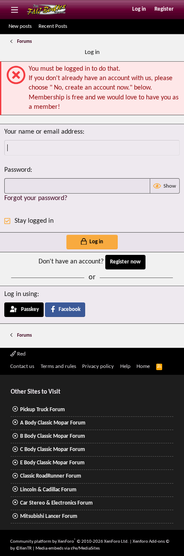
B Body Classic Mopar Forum (52, 436)
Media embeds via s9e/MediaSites (68, 548)
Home (143, 366)
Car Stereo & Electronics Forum (56, 503)
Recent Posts (53, 26)
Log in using (20, 294)
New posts (20, 26)
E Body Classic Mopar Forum (52, 463)
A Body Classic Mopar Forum (53, 423)
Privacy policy (98, 366)
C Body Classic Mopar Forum (52, 449)
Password (17, 170)
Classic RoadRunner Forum (50, 476)
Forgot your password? (35, 198)
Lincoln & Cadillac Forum (48, 490)
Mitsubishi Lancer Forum (48, 516)
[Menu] (14, 9)
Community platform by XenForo (69, 541)
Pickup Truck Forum (42, 410)
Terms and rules (58, 366)
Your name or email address (43, 132)
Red (21, 354)
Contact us (22, 366)
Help (125, 366)
